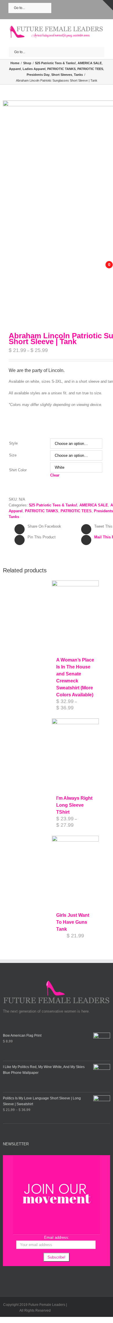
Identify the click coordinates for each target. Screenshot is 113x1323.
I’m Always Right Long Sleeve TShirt (74, 805)
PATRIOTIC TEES (76, 511)
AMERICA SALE (93, 505)
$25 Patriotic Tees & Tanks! (53, 505)
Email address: (56, 1237)
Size (13, 455)
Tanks (14, 517)
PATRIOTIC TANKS (41, 511)
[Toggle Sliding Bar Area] (108, 5)
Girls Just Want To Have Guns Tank (72, 922)
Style (13, 443)
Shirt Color (18, 470)
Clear (54, 475)
